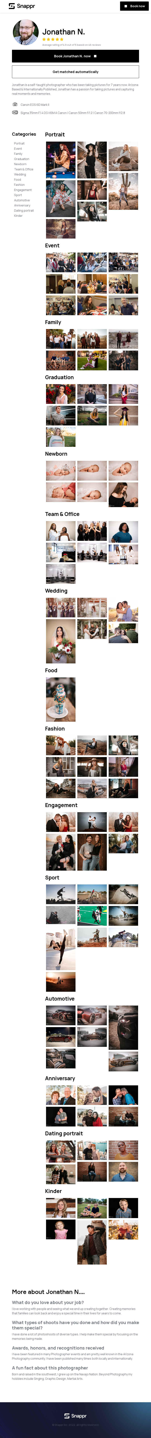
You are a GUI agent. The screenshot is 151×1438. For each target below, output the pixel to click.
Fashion (19, 185)
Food (17, 180)
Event (18, 149)
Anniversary (22, 205)
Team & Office (23, 169)
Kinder (18, 216)
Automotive (22, 200)
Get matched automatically (76, 71)
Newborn (20, 164)
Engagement (23, 190)
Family (18, 154)
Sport (18, 195)
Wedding (20, 174)
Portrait (19, 143)
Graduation (21, 159)
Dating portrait (24, 210)
